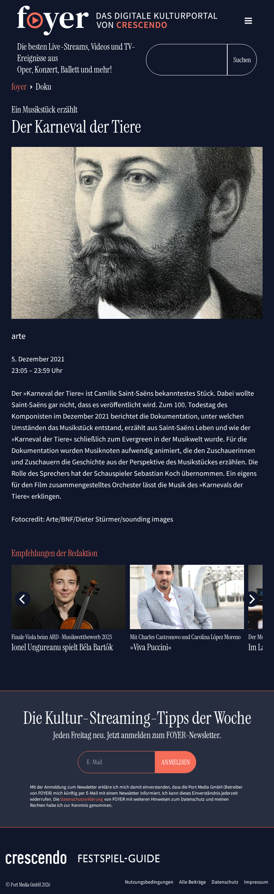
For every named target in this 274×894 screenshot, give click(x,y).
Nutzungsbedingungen (149, 882)
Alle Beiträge (192, 882)
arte (18, 335)
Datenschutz (225, 882)
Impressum (256, 882)
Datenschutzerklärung (81, 799)
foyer (19, 86)
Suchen (242, 59)
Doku (43, 86)
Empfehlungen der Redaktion (54, 553)
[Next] (251, 599)
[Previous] (23, 599)
